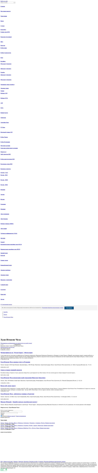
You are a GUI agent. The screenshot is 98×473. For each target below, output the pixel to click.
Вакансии (21, 461)
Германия (3, 204)
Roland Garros (4, 112)
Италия (3, 199)
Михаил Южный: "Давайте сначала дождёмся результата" (19, 402)
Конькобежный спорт (6, 265)
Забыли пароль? (11, 416)
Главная (3, 6)
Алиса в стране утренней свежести (11, 370)
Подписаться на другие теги (7, 347)
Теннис (2, 90)
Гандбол (3, 72)
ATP (2, 103)
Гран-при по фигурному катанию (9, 148)
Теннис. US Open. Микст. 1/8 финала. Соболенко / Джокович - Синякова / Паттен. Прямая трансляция (30, 423)
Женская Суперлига (6, 68)
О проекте (40, 461)
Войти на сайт (4, 1)
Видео (2, 21)
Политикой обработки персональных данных (52, 307)
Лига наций (4, 228)
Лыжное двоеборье (5, 270)
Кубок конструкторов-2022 (8, 159)
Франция (3, 209)
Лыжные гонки (5, 88)
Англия (2, 194)
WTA (2, 108)
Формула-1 (3, 151)
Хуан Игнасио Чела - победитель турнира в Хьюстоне (17, 394)
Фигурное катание (5, 145)
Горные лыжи (4, 260)
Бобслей (3, 255)
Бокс (2, 57)
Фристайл (3, 294)
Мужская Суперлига (6, 63)
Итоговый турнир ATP (6, 132)
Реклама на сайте (33, 461)
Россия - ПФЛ (4, 184)
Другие (2, 299)
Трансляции (4, 16)
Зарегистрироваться (21, 416)
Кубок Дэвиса (4, 137)
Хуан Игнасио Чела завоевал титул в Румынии (15, 362)
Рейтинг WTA (4, 98)
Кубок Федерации (5, 142)
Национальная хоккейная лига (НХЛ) (10, 249)
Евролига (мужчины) (6, 37)
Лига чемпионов (5, 214)
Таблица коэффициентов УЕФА (9, 233)
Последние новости (5, 11)
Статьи (2, 25)
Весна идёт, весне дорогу (8, 386)
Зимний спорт (4, 253)
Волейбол (3, 61)
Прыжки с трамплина (6, 279)
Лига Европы (4, 218)
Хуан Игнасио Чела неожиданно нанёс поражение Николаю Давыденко (23, 378)
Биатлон (3, 45)
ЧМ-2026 (3, 238)
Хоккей (2, 242)
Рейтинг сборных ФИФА (7, 223)
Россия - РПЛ (4, 175)
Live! (6, 172)
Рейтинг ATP (4, 93)
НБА (2, 41)
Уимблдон (3, 117)
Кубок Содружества (6, 52)
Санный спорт (4, 284)
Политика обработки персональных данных (54, 461)
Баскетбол (3, 29)
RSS (2, 461)
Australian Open (5, 122)
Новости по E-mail (8, 461)
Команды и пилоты (6, 169)
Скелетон (3, 289)
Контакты (26, 461)
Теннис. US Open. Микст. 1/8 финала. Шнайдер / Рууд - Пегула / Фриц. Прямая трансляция (27, 428)
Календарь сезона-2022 (6, 164)
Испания (3, 189)
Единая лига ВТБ (5, 32)
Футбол (3, 172)
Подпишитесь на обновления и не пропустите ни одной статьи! (16, 343)
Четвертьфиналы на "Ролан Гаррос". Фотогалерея (16, 352)
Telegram (15, 461)
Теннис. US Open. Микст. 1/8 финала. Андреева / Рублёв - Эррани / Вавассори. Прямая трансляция (29, 425)
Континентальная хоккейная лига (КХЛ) (11, 244)
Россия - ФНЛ (4, 180)
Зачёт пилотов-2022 (6, 154)
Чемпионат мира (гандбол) (7, 84)
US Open (3, 127)
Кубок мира (4, 48)
